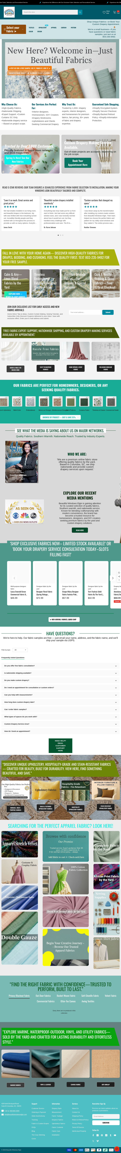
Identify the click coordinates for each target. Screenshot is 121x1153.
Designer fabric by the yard (43, 588)
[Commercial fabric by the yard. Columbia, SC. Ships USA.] (56, 401)
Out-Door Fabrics (43, 995)
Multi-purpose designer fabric (18, 588)
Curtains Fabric (29, 410)
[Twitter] (93, 1141)
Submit (108, 312)
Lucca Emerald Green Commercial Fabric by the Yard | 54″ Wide (19, 593)
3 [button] (62, 235)
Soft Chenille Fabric (90, 995)
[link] (15, 114)
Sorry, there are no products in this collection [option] (64, 1012)
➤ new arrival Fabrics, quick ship (63, 619)
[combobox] (50, 12)
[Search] (52, 12)
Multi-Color (83, 410)
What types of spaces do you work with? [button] (20, 717)
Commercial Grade (56, 410)
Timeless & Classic (42, 410)
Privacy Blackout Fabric (19, 995)
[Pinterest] (102, 1135)
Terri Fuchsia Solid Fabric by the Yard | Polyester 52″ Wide (95, 593)
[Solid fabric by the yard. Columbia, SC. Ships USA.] (15, 401)
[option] (20, 213)
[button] (113, 578)
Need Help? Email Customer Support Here (60, 746)
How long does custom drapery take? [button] (19, 702)
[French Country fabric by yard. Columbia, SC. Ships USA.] (69, 401)
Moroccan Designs (110, 410)
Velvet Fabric (110, 995)
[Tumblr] (110, 1135)
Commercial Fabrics (46, 1001)
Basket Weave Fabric (66, 995)
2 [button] (60, 235)
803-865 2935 (14, 1111)
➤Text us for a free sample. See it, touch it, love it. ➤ (29, 68)
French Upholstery (69, 410)
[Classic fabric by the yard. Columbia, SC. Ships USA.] (42, 401)
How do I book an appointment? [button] (17, 731)
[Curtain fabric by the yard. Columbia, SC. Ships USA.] (29, 401)
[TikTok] (106, 1135)
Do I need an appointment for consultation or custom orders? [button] (29, 688)
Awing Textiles (88, 1001)
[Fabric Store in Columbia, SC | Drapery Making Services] (15, 351)
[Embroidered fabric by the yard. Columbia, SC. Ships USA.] (96, 401)
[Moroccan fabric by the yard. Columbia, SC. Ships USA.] (110, 401)
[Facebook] (93, 1135)
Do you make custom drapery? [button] (16, 680)
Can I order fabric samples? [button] (15, 709)
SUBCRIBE (105, 1122)
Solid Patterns (15, 410)
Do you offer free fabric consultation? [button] (19, 666)
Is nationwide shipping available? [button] (17, 673)
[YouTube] (115, 1135)
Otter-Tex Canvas (68, 1001)
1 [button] (58, 235)
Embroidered (96, 410)
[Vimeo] (97, 1141)
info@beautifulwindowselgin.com (16, 1114)
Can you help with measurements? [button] (18, 695)
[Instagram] (97, 1135)
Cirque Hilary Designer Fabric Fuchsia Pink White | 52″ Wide (70, 593)
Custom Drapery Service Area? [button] (16, 724)
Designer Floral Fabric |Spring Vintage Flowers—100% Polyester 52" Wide (44, 593)
